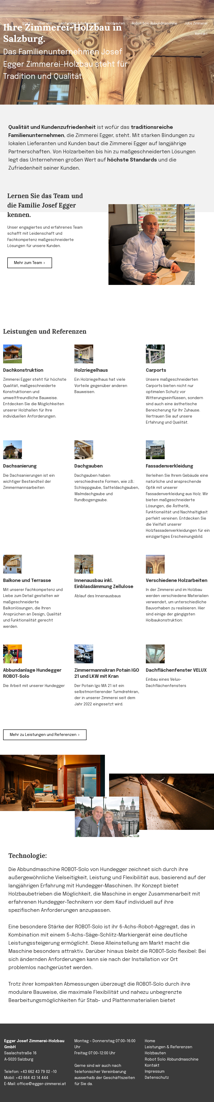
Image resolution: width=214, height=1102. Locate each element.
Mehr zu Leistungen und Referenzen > (45, 735)
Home (150, 1041)
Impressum (154, 1072)
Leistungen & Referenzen (168, 1047)
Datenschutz (157, 1078)
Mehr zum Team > (29, 263)
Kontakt (152, 1065)
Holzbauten (155, 1053)
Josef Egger (24, 10)
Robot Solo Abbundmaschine (172, 1059)
